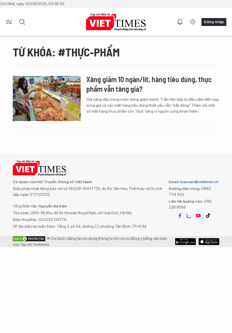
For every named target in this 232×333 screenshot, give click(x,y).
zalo (189, 215)
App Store (185, 241)
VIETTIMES (116, 22)
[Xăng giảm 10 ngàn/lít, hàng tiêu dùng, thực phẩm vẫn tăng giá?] (47, 98)
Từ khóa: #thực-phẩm (66, 52)
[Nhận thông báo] (180, 22)
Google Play (209, 241)
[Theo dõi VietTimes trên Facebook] (180, 215)
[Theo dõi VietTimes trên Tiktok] (207, 215)
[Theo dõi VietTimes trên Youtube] (198, 215)
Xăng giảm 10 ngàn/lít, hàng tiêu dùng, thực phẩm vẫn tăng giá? (149, 84)
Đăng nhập (214, 21)
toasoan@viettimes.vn (198, 181)
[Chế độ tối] (192, 22)
